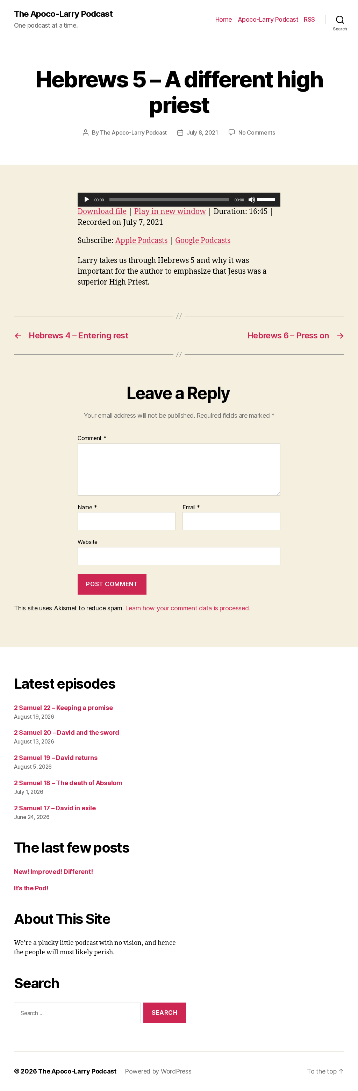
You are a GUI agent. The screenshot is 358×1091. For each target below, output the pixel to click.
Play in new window (170, 211)
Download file (102, 211)
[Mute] (251, 199)
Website (88, 541)
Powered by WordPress (158, 1071)
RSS (309, 19)
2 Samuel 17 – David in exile (54, 808)
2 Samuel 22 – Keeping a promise (63, 707)
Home (223, 19)
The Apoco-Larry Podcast (63, 14)
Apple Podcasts (141, 240)
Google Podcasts (202, 240)
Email (191, 507)
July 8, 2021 (202, 132)
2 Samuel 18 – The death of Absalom (68, 783)
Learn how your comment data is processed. (187, 608)
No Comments (256, 132)
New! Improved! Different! (53, 871)
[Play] (86, 199)
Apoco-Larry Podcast (268, 19)
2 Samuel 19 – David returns (56, 757)
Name (87, 507)
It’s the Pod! (31, 888)
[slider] (267, 199)
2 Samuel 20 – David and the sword (66, 732)
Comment (92, 438)
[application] (179, 200)
